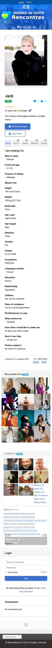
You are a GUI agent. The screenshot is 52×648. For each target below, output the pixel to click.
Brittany (7, 523)
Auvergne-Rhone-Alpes (13, 520)
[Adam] (11, 490)
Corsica (20, 523)
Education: (10, 277)
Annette (9, 539)
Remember (13, 572)
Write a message (19, 126)
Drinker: (9, 250)
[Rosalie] (9, 418)
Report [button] (36, 362)
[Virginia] (26, 402)
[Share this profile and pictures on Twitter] (14, 366)
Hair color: (10, 215)
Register (22, 27)
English (21, 2)
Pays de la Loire (10, 534)
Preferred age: (12, 165)
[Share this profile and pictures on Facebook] (7, 366)
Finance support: (13, 345)
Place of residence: (14, 304)
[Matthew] (9, 402)
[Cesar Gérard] (26, 464)
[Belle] (42, 402)
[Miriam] (26, 386)
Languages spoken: (14, 268)
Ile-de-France (29, 523)
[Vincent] (11, 464)
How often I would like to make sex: (22, 327)
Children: (9, 295)
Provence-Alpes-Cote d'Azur (29, 534)
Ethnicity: (9, 233)
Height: (8, 188)
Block (44, 362)
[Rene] (41, 494)
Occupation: (11, 259)
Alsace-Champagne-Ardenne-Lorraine (19, 513)
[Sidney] (26, 477)
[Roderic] (41, 464)
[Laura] (9, 434)
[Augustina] (42, 434)
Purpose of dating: (14, 174)
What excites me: (13, 318)
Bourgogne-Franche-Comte (34, 520)
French (28, 2)
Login (32, 27)
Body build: (10, 206)
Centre (13, 523)
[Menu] (26, 7)
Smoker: (9, 241)
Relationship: (11, 286)
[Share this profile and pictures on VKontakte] (21, 366)
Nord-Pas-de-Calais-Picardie (15, 530)
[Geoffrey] (11, 477)
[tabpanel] (26, 201)
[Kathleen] (42, 418)
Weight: (8, 197)
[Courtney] (26, 434)
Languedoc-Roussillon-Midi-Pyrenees (19, 527)
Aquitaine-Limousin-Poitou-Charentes (19, 517)
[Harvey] (26, 490)
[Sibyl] (42, 386)
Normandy (32, 530)
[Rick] (41, 477)
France (25, 374)
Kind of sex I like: (13, 336)
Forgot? (44, 572)
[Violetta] (26, 418)
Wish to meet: (12, 156)
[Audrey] (9, 386)
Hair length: (10, 224)
